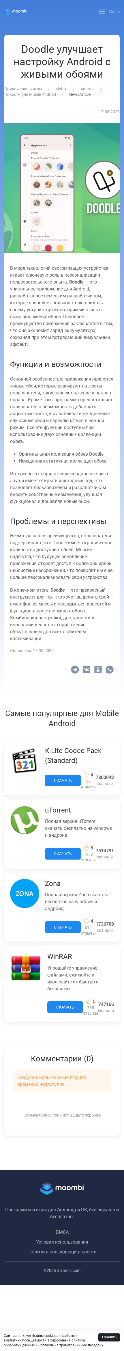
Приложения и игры (23, 89)
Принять (109, 1337)
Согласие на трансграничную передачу (70, 1345)
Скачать (63, 780)
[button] (109, 11)
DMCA (62, 1232)
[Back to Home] (15, 11)
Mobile (61, 89)
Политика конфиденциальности (62, 1252)
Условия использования (62, 1242)
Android (87, 89)
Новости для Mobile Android (30, 94)
